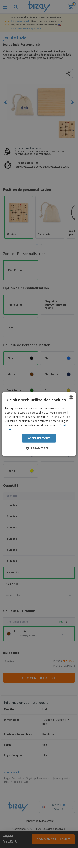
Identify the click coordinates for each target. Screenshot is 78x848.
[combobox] (71, 397)
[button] (39, 448)
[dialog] (39, 424)
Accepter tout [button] (39, 438)
